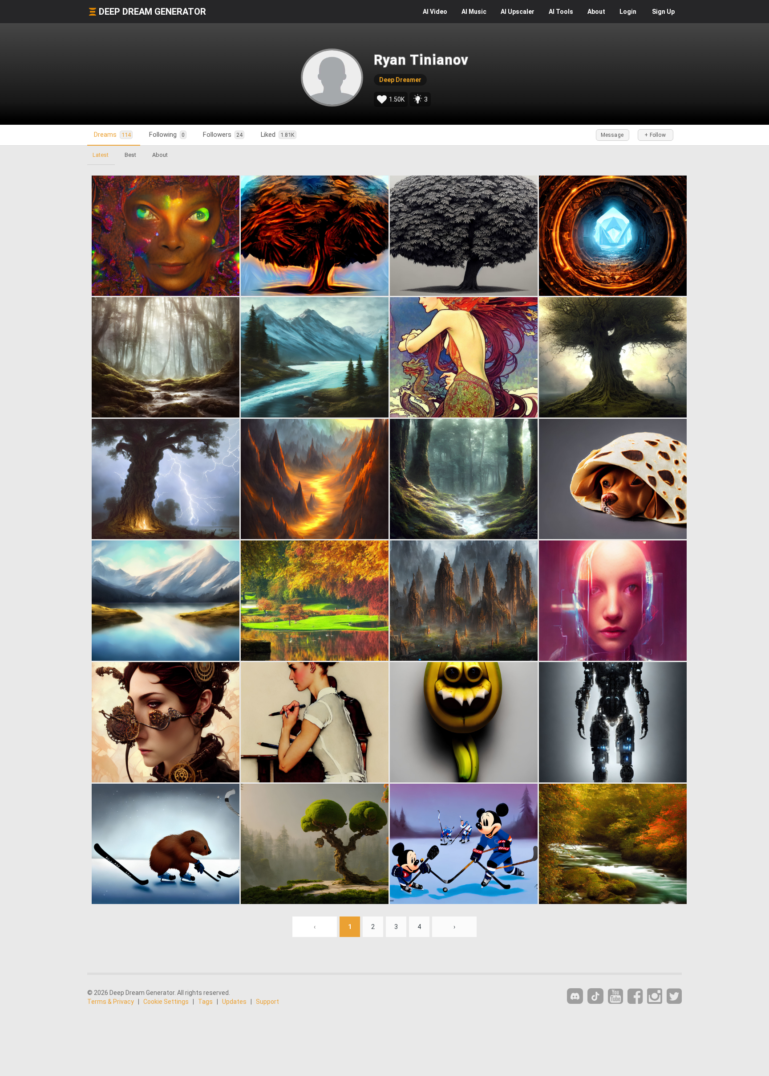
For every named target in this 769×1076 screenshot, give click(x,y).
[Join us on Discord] (575, 996)
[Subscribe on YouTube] (615, 996)
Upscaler (517, 11)
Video (435, 11)
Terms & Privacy (110, 1001)
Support (267, 1001)
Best (130, 154)
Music (473, 11)
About (596, 11)
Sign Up (663, 11)
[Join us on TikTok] (595, 996)
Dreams (112, 135)
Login (627, 11)
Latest (101, 154)
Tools (561, 11)
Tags (205, 1001)
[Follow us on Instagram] (654, 996)
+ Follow (655, 135)
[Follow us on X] (674, 996)
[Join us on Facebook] (635, 996)
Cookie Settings (166, 1001)
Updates (234, 1001)
